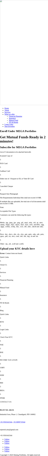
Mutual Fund (13, 120)
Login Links (8, 124)
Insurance (12, 118)
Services (7, 112)
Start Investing (9, 126)
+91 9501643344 (6, 422)
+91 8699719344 (19, 422)
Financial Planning (15, 116)
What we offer (9, 114)
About (6, 110)
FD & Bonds (13, 122)
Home (6, 108)
